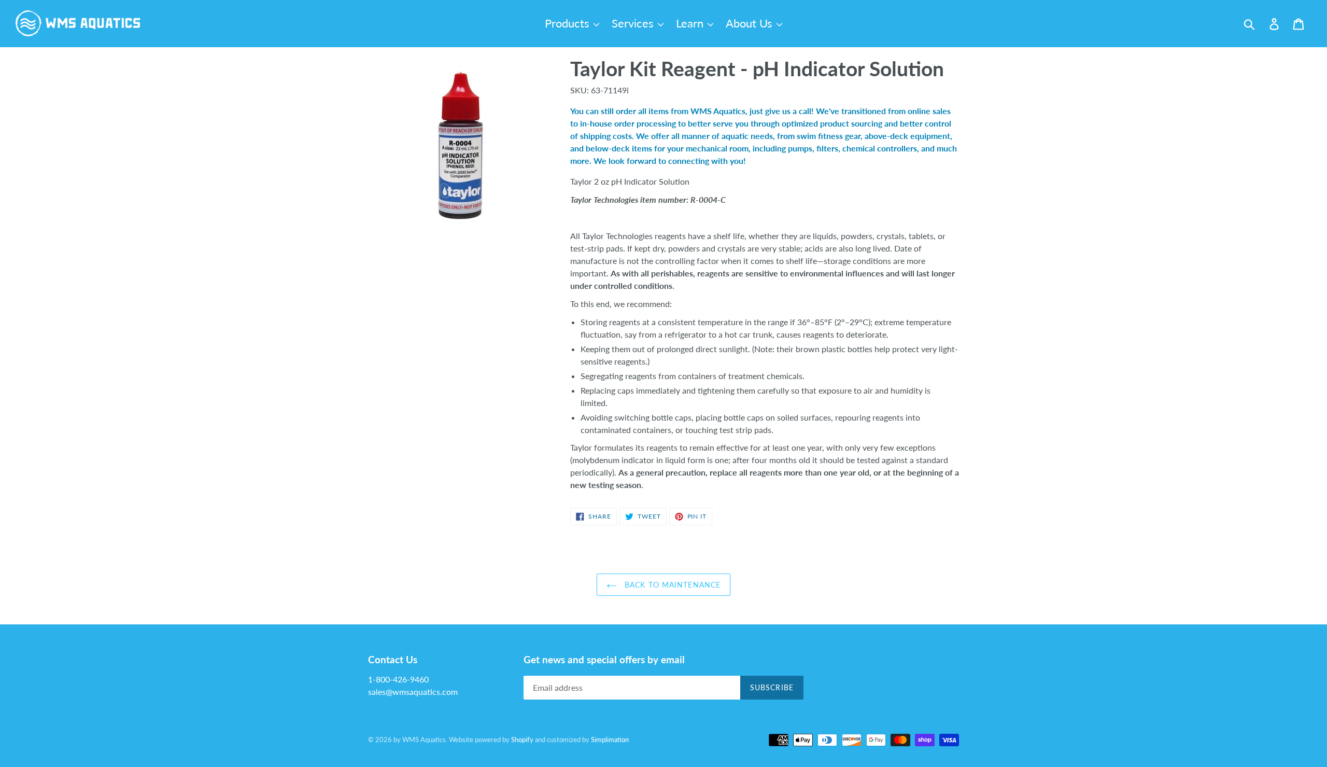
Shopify (522, 739)
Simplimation (610, 739)
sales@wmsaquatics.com (413, 691)
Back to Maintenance (671, 584)
